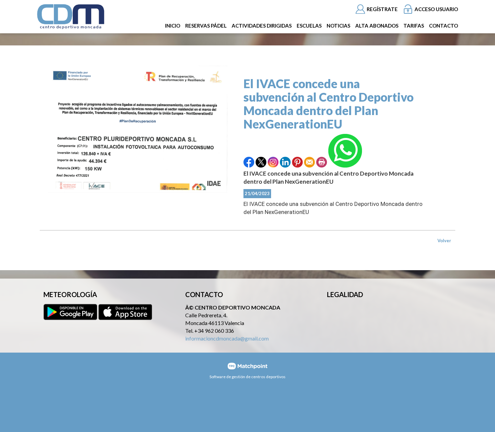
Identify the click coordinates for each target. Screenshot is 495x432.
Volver (444, 240)
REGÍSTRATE (382, 9)
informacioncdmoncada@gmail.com (227, 338)
